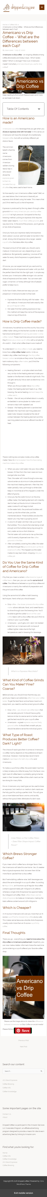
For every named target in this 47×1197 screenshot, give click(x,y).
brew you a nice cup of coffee (19, 340)
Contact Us (7, 1114)
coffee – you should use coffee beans (25, 710)
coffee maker (23, 361)
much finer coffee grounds (29, 221)
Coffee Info (7, 1088)
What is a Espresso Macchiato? (24, 671)
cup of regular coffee (17, 306)
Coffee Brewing (8, 1084)
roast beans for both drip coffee (22, 759)
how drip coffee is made (23, 349)
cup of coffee (7, 242)
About (5, 1117)
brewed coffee (8, 138)
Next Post (23, 1047)
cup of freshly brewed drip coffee (20, 917)
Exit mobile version (23, 1193)
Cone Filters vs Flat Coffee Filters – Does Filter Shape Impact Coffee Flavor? (25, 841)
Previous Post (23, 1040)
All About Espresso (10, 1080)
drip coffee (35, 386)
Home (5, 1153)
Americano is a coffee (11, 129)
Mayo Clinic (8, 886)
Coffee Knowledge (9, 1091)
